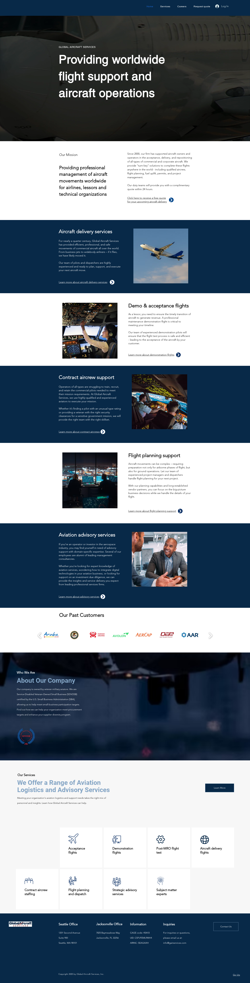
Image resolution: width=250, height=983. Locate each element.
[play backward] (39, 635)
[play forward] (210, 635)
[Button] (171, 200)
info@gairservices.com (174, 942)
